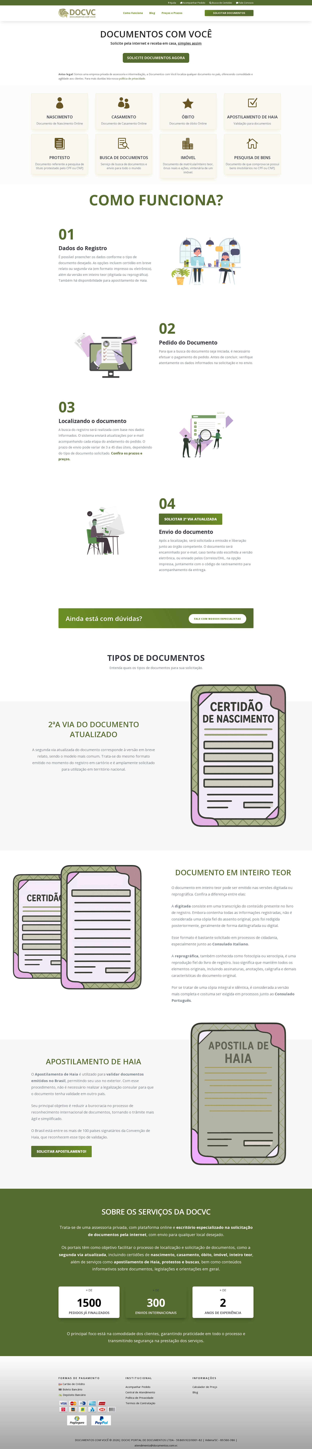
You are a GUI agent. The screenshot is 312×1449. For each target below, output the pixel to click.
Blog (152, 13)
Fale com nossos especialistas (217, 618)
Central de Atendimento (140, 1392)
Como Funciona (133, 13)
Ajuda (172, 2)
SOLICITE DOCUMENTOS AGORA (156, 57)
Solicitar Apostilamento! (61, 1151)
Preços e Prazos (172, 13)
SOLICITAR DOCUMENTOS (229, 13)
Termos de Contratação (140, 1403)
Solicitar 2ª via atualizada (190, 519)
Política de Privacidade (139, 1397)
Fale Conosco (246, 2)
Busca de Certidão (221, 2)
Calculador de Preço (204, 1387)
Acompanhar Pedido (193, 2)
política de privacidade (132, 78)
